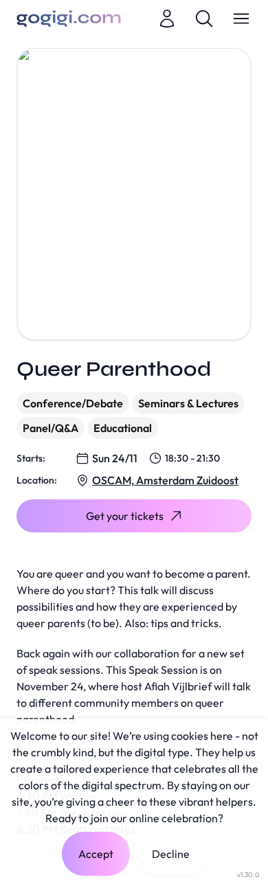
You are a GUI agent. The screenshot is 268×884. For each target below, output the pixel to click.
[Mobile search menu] (204, 18)
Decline (171, 854)
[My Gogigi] (167, 18)
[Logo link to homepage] (68, 18)
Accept (95, 854)
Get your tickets (125, 516)
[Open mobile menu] (241, 18)
